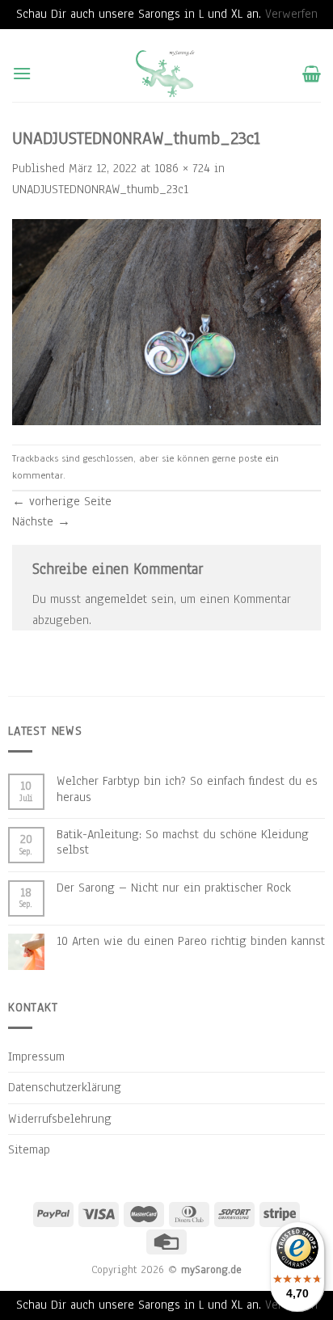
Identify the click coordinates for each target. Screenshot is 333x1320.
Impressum (36, 1056)
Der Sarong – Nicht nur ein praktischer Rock (174, 888)
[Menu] (22, 73)
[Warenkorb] (311, 73)
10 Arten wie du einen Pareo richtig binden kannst (191, 941)
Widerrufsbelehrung (60, 1119)
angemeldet (116, 599)
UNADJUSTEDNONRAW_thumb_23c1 (100, 189)
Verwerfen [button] (291, 14)
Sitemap (29, 1149)
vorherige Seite (62, 501)
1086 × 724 (182, 168)
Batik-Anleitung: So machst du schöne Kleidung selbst (183, 842)
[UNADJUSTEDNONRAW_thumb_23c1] (166, 321)
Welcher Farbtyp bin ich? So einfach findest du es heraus (187, 789)
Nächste (41, 521)
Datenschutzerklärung (64, 1087)
